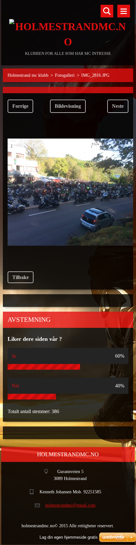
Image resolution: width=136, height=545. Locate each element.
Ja (14, 356)
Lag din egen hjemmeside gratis (69, 537)
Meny (123, 11)
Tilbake (20, 277)
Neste (118, 106)
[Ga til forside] (67, 24)
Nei (15, 385)
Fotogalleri (65, 75)
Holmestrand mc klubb (28, 75)
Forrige (20, 106)
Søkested (107, 11)
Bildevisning (68, 106)
